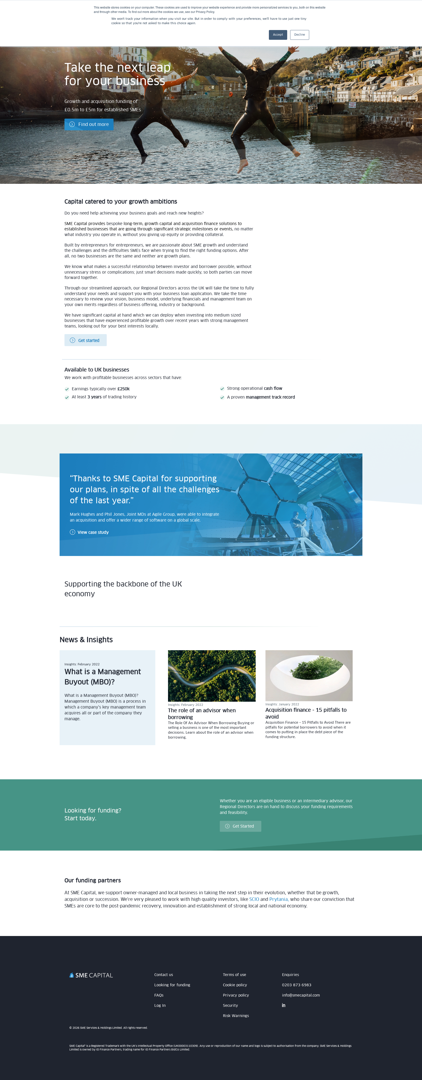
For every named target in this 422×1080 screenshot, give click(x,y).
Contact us (163, 975)
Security (230, 1006)
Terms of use (234, 975)
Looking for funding (172, 985)
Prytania (278, 899)
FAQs (158, 995)
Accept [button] (278, 34)
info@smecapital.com (301, 995)
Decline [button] (299, 34)
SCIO (254, 899)
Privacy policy (236, 995)
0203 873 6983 (296, 985)
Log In (160, 1006)
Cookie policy (235, 985)
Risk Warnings (236, 1016)
